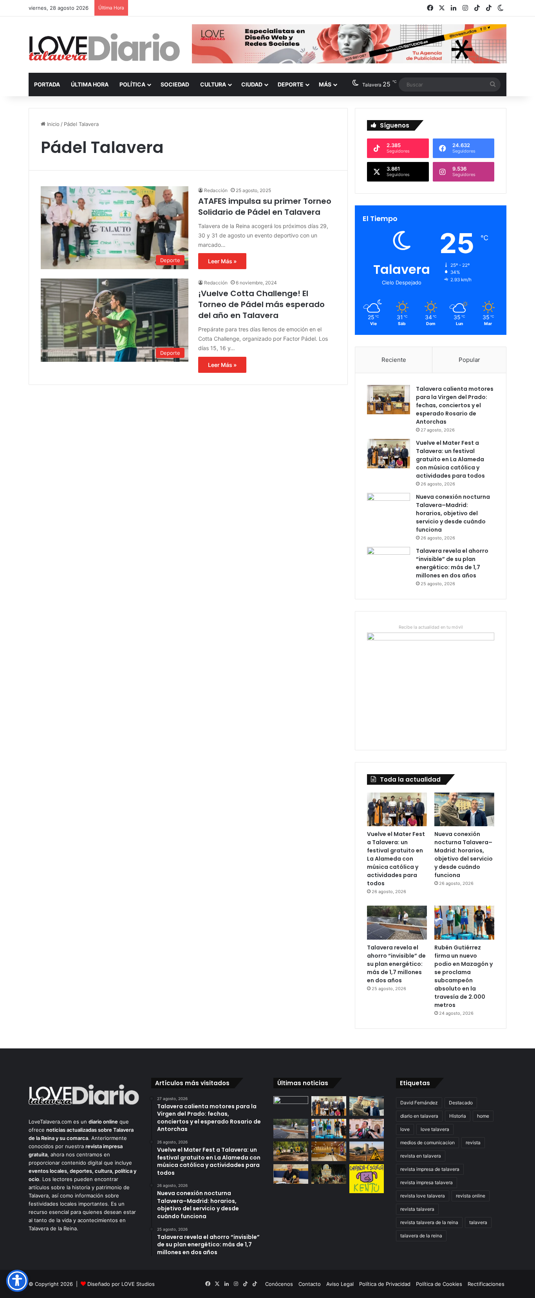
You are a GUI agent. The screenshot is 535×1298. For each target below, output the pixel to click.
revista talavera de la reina (429, 1222)
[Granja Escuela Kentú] (366, 1178)
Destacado (461, 1103)
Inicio (52, 124)
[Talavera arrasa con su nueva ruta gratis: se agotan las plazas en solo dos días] (328, 1174)
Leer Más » (222, 261)
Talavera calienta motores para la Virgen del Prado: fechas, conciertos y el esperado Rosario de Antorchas (454, 405)
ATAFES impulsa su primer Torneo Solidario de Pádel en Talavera (264, 207)
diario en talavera (419, 1116)
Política (132, 84)
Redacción (216, 190)
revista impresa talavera (426, 1182)
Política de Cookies (439, 1284)
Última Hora (89, 84)
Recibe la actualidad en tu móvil (431, 627)
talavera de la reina (421, 1236)
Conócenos (279, 1284)
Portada (47, 84)
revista (473, 1142)
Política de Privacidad (384, 1284)
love (405, 1129)
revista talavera (417, 1209)
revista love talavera (422, 1196)
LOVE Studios (138, 1284)
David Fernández (419, 1103)
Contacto (309, 1284)
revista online (470, 1196)
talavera (478, 1222)
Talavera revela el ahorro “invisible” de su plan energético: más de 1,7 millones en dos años (452, 563)
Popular (469, 359)
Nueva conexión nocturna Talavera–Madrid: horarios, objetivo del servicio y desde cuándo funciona (453, 513)
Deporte (291, 84)
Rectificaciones (486, 1284)
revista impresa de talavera (429, 1169)
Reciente (393, 359)
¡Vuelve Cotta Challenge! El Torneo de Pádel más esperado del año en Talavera (261, 304)
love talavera (435, 1129)
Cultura (213, 84)
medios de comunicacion (427, 1142)
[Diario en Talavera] (104, 47)
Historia (457, 1116)
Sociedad (175, 84)
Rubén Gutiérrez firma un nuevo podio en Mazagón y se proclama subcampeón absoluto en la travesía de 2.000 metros (463, 976)
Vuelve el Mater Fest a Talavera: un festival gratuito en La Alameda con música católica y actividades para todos (450, 459)
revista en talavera (420, 1156)
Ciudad (251, 84)
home (483, 1116)
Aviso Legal (340, 1284)
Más (325, 84)
